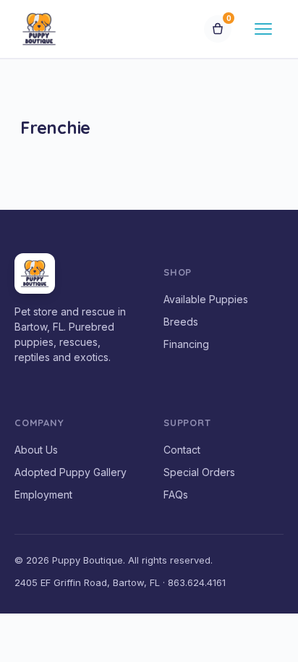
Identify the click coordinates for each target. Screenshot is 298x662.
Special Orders (199, 472)
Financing (186, 344)
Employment (43, 494)
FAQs (175, 494)
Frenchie (55, 127)
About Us (36, 450)
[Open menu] (263, 29)
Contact (181, 450)
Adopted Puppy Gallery (70, 472)
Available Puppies (205, 299)
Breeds (180, 321)
